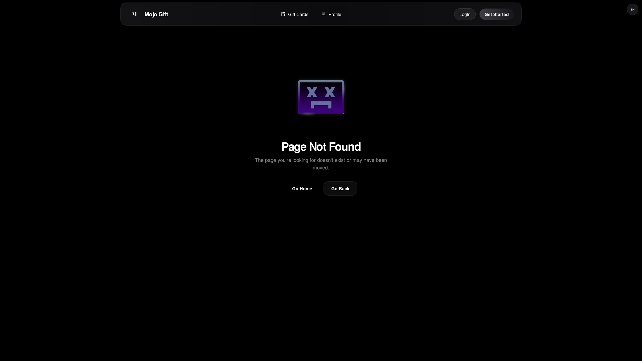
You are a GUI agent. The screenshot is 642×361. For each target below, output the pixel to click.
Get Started (497, 14)
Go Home (302, 188)
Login (464, 14)
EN (632, 9)
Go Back (340, 188)
